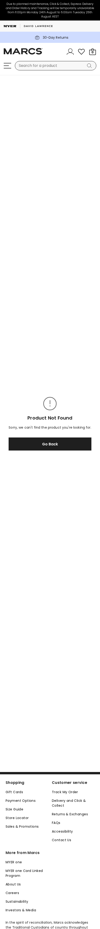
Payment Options (21, 800)
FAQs (56, 822)
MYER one (14, 862)
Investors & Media (21, 910)
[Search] (90, 65)
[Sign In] (70, 51)
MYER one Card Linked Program (24, 873)
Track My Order (65, 792)
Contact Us (61, 840)
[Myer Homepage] (23, 53)
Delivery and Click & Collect (69, 803)
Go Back (50, 444)
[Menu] (7, 65)
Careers (12, 893)
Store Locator (17, 818)
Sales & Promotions (22, 826)
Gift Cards (14, 792)
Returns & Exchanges (70, 814)
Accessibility (62, 831)
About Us (13, 884)
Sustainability (17, 901)
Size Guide (14, 809)
